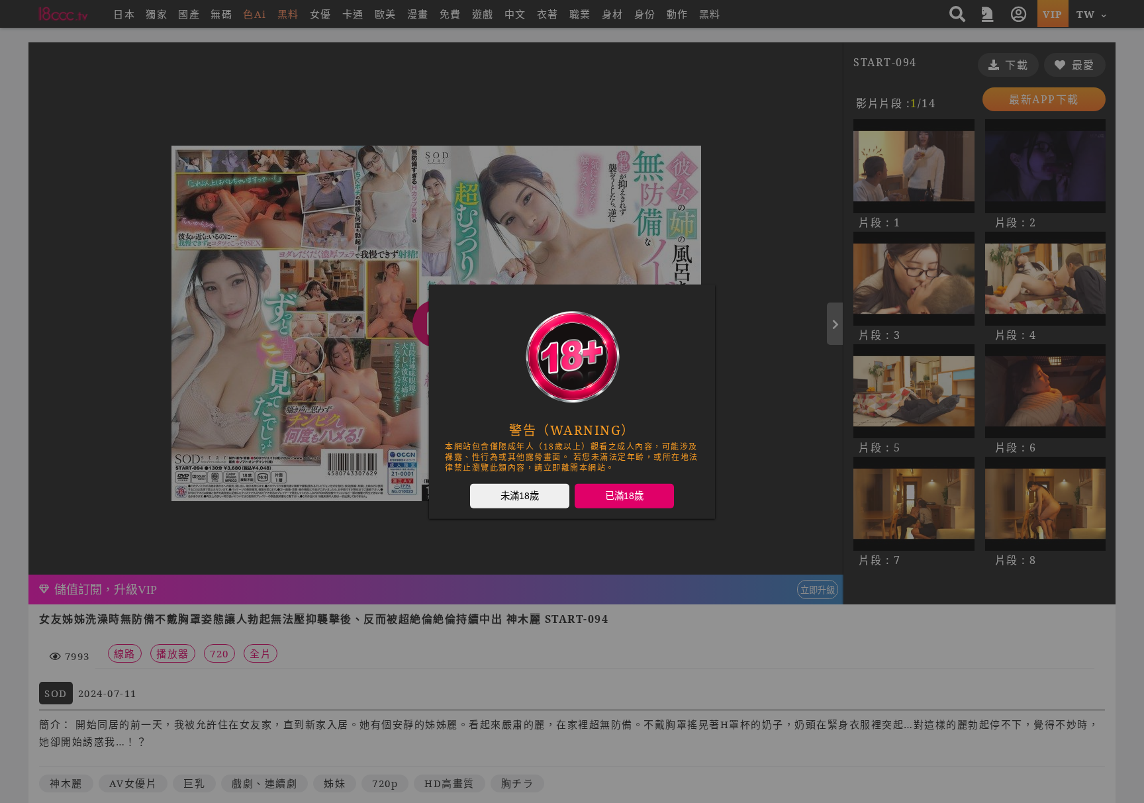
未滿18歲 (520, 495)
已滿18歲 (624, 495)
